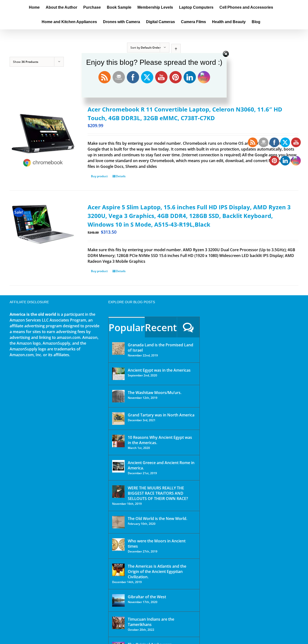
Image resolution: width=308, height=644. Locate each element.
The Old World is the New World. (157, 518)
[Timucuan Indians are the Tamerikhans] (118, 623)
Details (121, 176)
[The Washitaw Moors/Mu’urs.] (118, 396)
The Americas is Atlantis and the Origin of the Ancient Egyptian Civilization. (157, 571)
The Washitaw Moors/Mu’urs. (154, 392)
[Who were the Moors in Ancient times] (118, 544)
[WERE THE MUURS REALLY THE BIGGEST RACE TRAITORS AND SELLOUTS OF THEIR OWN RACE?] (118, 491)
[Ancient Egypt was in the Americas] (118, 374)
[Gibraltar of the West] (118, 600)
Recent (161, 327)
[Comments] (188, 327)
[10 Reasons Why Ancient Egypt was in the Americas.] (118, 441)
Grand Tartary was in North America (161, 415)
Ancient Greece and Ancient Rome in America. (161, 465)
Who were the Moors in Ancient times (157, 543)
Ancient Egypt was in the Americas (159, 370)
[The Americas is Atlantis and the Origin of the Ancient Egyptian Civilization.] (118, 570)
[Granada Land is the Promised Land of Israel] (118, 348)
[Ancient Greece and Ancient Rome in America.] (118, 466)
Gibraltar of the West (147, 596)
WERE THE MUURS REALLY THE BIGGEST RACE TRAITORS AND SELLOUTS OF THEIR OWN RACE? (158, 493)
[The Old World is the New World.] (118, 522)
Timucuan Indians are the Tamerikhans (151, 622)
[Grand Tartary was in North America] (118, 418)
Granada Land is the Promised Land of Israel (160, 347)
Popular (127, 327)
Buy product (99, 176)
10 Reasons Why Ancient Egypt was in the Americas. (160, 440)
